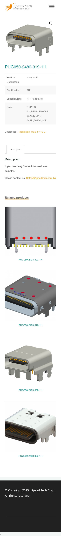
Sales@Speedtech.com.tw (41, 178)
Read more (30, 229)
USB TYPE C (38, 131)
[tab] (15, 149)
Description (15, 149)
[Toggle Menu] (51, 6)
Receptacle (24, 131)
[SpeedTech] (18, 6)
